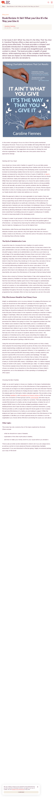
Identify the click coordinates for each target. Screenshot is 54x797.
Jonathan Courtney (9, 26)
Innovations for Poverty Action (29, 395)
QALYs (47, 174)
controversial (34, 397)
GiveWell (12, 395)
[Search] (48, 2)
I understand (21, 792)
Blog (3, 6)
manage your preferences (18, 789)
